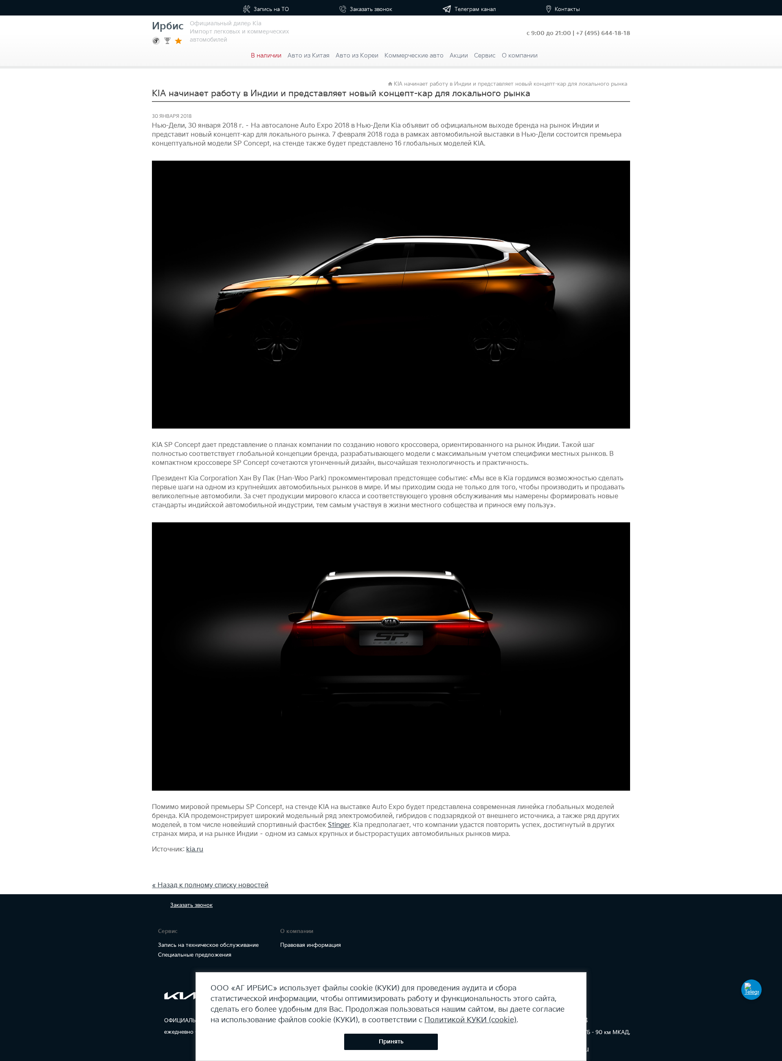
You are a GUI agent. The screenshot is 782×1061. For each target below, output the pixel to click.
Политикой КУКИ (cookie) (470, 1020)
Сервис (485, 56)
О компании (520, 56)
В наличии (266, 56)
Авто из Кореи (357, 56)
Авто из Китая (308, 56)
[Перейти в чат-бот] (751, 989)
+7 (603, 33)
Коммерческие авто (414, 56)
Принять (391, 1041)
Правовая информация (310, 945)
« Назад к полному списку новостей (210, 885)
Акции (459, 56)
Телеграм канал (474, 9)
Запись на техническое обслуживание (208, 945)
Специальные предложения (194, 955)
